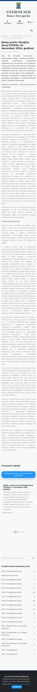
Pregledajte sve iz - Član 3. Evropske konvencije (18, 474)
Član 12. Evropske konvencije (12, 617)
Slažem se (16, 687)
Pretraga (8, 23)
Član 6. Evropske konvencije (11, 592)
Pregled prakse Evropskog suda (21, 36)
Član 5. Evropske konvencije (11, 588)
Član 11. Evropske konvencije (12, 613)
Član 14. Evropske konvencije (12, 639)
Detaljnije (8, 512)
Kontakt (20, 23)
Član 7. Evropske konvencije (11, 596)
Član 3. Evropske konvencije (13, 38)
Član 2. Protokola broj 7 (10, 650)
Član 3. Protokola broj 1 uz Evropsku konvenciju (14, 644)
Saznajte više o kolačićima (21, 684)
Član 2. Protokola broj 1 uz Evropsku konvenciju (14, 634)
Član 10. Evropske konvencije (12, 609)
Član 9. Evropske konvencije (11, 605)
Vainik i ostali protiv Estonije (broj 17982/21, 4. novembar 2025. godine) (18, 487)
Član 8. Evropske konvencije (12, 601)
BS (31, 22)
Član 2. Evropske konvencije (11, 571)
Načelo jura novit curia (9, 575)
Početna (6, 36)
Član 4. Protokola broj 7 (10, 654)
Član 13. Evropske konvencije (12, 622)
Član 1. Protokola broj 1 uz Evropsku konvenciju (14, 627)
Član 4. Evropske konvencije (11, 584)
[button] (13, 532)
